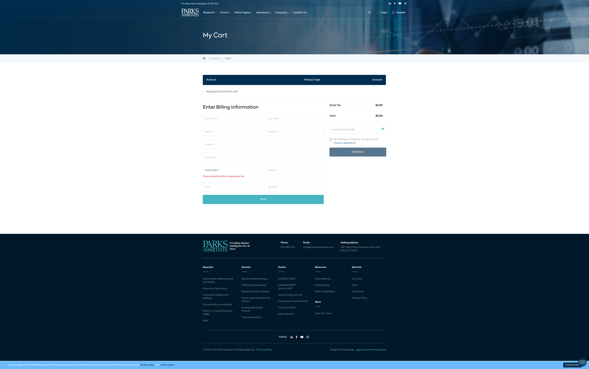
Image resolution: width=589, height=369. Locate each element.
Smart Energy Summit (290, 295)
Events (224, 13)
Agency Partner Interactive (371, 350)
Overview (357, 279)
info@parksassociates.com (318, 247)
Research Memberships (255, 279)
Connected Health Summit (293, 301)
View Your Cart (323, 314)
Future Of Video (287, 308)
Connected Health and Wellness (215, 296)
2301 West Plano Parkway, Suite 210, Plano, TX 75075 (360, 249)
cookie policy (167, 365)
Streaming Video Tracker (255, 292)
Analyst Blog (322, 285)
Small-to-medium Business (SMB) (218, 312)
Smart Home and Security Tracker (256, 300)
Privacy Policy (359, 298)
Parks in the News (325, 292)
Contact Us (300, 13)
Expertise (216, 58)
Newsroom (262, 13)
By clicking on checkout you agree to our (356, 140)
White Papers (242, 13)
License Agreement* (345, 142)
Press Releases (323, 279)
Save (263, 199)
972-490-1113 (288, 247)
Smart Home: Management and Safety (218, 280)
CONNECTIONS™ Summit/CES (287, 287)
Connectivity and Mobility (217, 305)
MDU (205, 321)
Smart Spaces (286, 314)
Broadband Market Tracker (252, 309)
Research (209, 13)
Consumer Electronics (215, 289)
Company (281, 13)
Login (383, 12)
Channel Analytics (252, 317)
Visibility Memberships (254, 285)
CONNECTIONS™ (287, 279)
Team (355, 285)
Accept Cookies (572, 365)
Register (401, 12)
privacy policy (147, 365)
